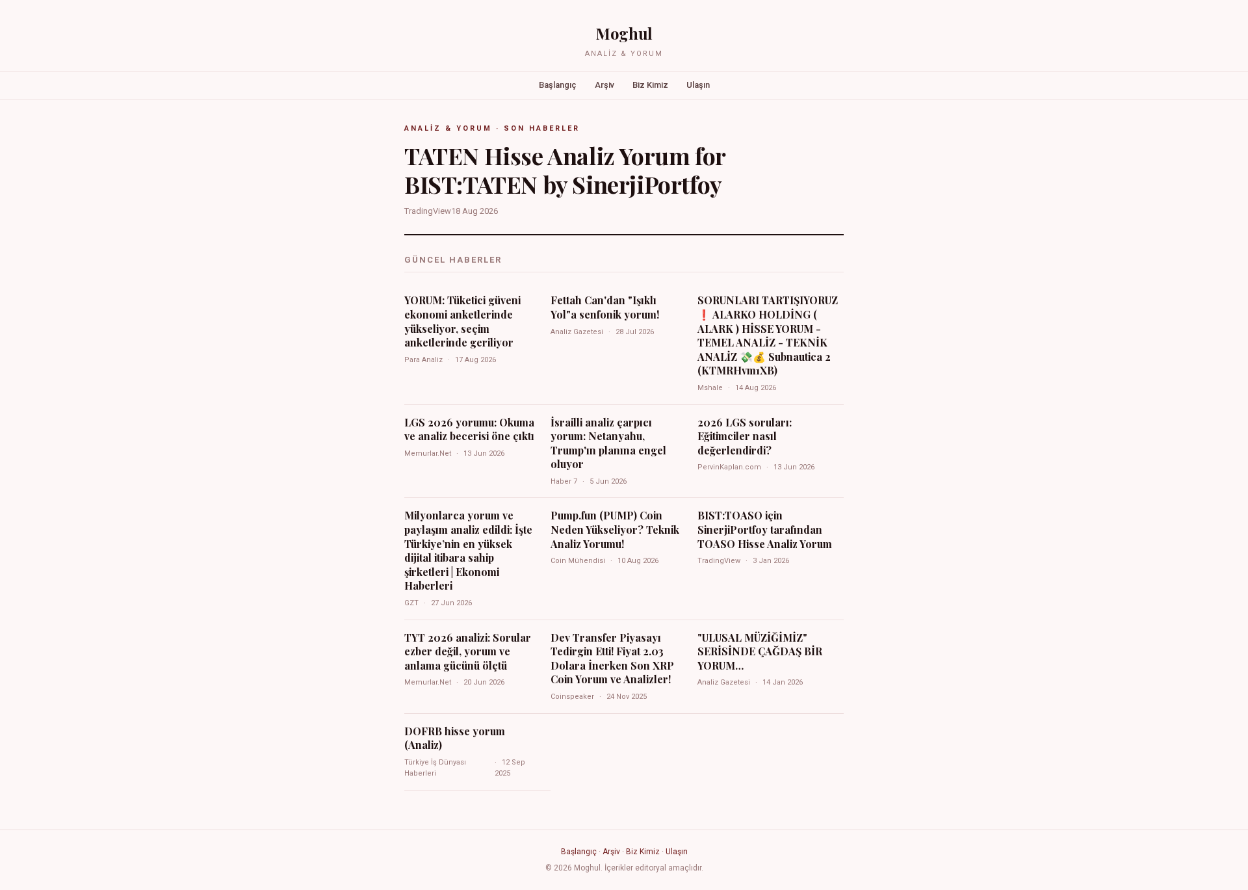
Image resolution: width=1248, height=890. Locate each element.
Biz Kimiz (650, 85)
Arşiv (604, 85)
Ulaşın (698, 85)
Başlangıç (558, 85)
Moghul (624, 33)
